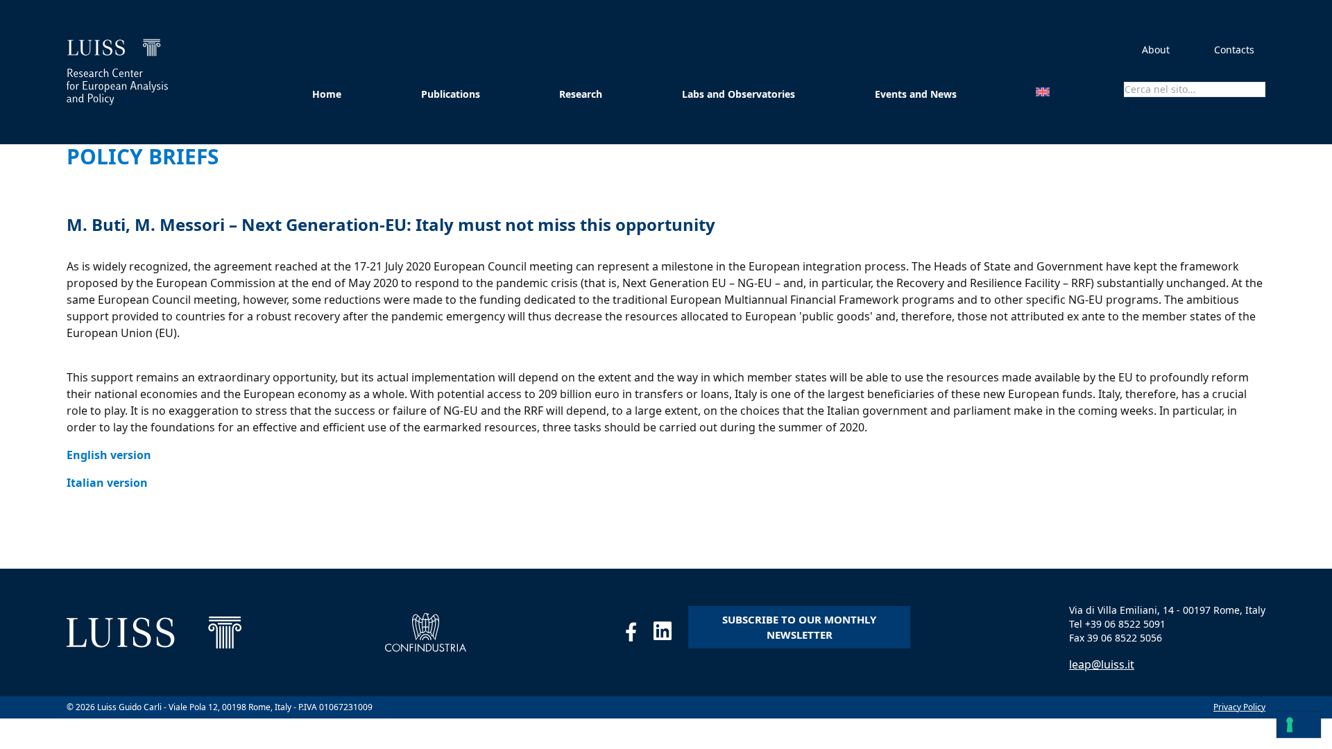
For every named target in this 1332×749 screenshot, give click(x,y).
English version (109, 455)
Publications (450, 94)
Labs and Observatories (738, 94)
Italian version (107, 482)
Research (580, 94)
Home (326, 94)
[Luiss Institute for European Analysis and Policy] (117, 72)
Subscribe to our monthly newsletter (799, 627)
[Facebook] (639, 634)
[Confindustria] (425, 632)
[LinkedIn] (671, 634)
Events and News (916, 94)
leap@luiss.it (1101, 664)
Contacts (1234, 49)
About (1156, 49)
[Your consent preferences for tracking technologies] (1298, 725)
